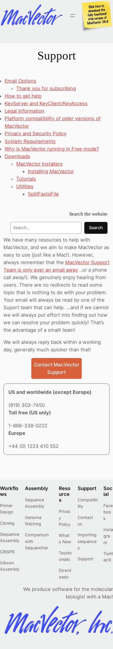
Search (96, 227)
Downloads (17, 156)
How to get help (23, 96)
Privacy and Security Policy (35, 133)
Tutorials (26, 179)
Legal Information (24, 111)
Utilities (24, 186)
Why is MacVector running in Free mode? (52, 149)
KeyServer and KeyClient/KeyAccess (46, 103)
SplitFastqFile (43, 194)
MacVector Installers (39, 164)
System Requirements (30, 141)
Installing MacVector (51, 171)
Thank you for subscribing (46, 88)
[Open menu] (72, 15)
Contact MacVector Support (56, 368)
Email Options (20, 81)
